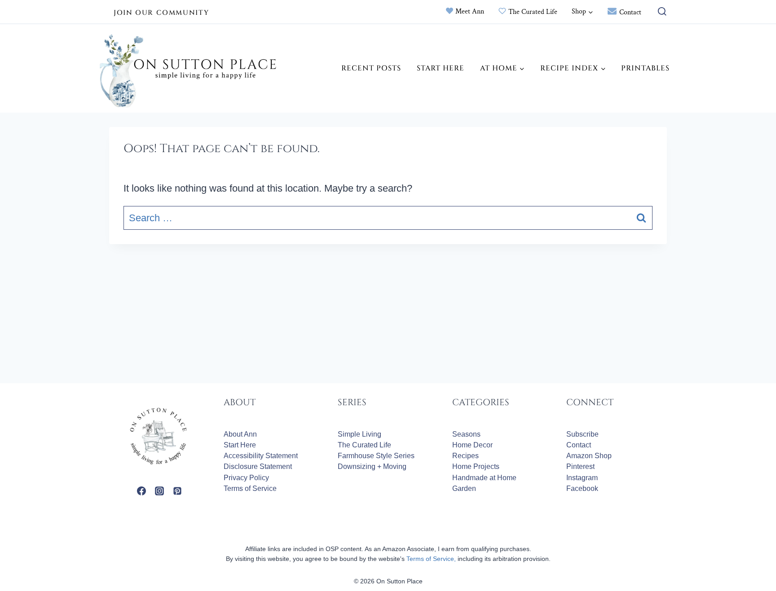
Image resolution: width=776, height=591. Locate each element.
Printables (645, 68)
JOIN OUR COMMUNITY (161, 13)
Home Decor (472, 445)
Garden (464, 488)
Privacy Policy (246, 478)
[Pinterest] (177, 491)
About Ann (240, 434)
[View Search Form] (660, 12)
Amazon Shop (589, 456)
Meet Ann (469, 11)
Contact (630, 12)
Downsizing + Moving (372, 466)
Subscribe (582, 434)
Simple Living (359, 434)
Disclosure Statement (258, 466)
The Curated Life (532, 12)
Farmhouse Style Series (376, 456)
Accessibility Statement (261, 456)
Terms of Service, (431, 558)
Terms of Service (250, 488)
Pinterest (580, 466)
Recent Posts (371, 68)
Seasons (466, 434)
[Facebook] (141, 491)
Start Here (440, 68)
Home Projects (475, 466)
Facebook (582, 488)
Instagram (582, 478)
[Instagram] (159, 491)
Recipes (465, 456)
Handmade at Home (484, 478)
